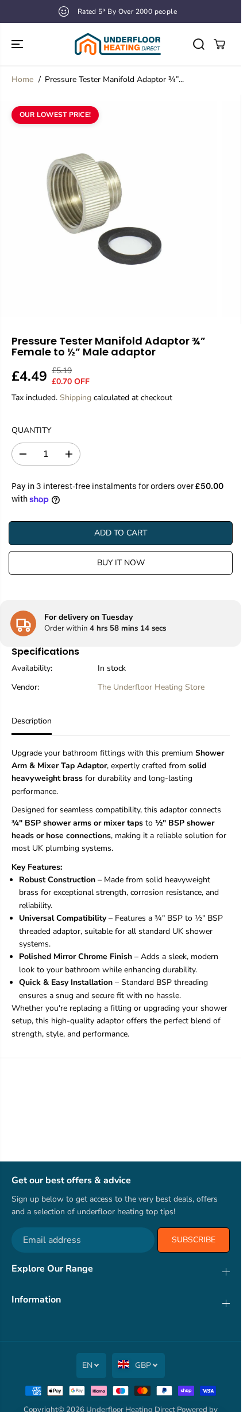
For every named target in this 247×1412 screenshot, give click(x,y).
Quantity (31, 430)
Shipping (75, 397)
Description (31, 720)
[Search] (198, 44)
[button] (18, 44)
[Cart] (219, 44)
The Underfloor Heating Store (151, 687)
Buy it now (121, 562)
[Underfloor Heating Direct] (118, 44)
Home (22, 79)
